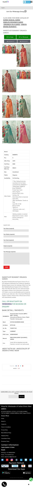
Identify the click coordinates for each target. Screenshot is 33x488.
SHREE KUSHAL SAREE (11, 20)
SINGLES (6, 22)
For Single (10, 37)
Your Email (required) (9, 240)
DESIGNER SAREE (16, 22)
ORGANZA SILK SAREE (12, 24)
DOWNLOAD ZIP (11, 41)
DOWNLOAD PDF (24, 41)
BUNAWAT (12, 27)
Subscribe (21, 396)
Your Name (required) (9, 228)
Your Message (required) (9, 251)
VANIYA (24, 24)
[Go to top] (29, 484)
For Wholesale (24, 37)
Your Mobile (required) (9, 234)
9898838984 (7, 304)
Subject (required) (8, 246)
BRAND (6, 27)
